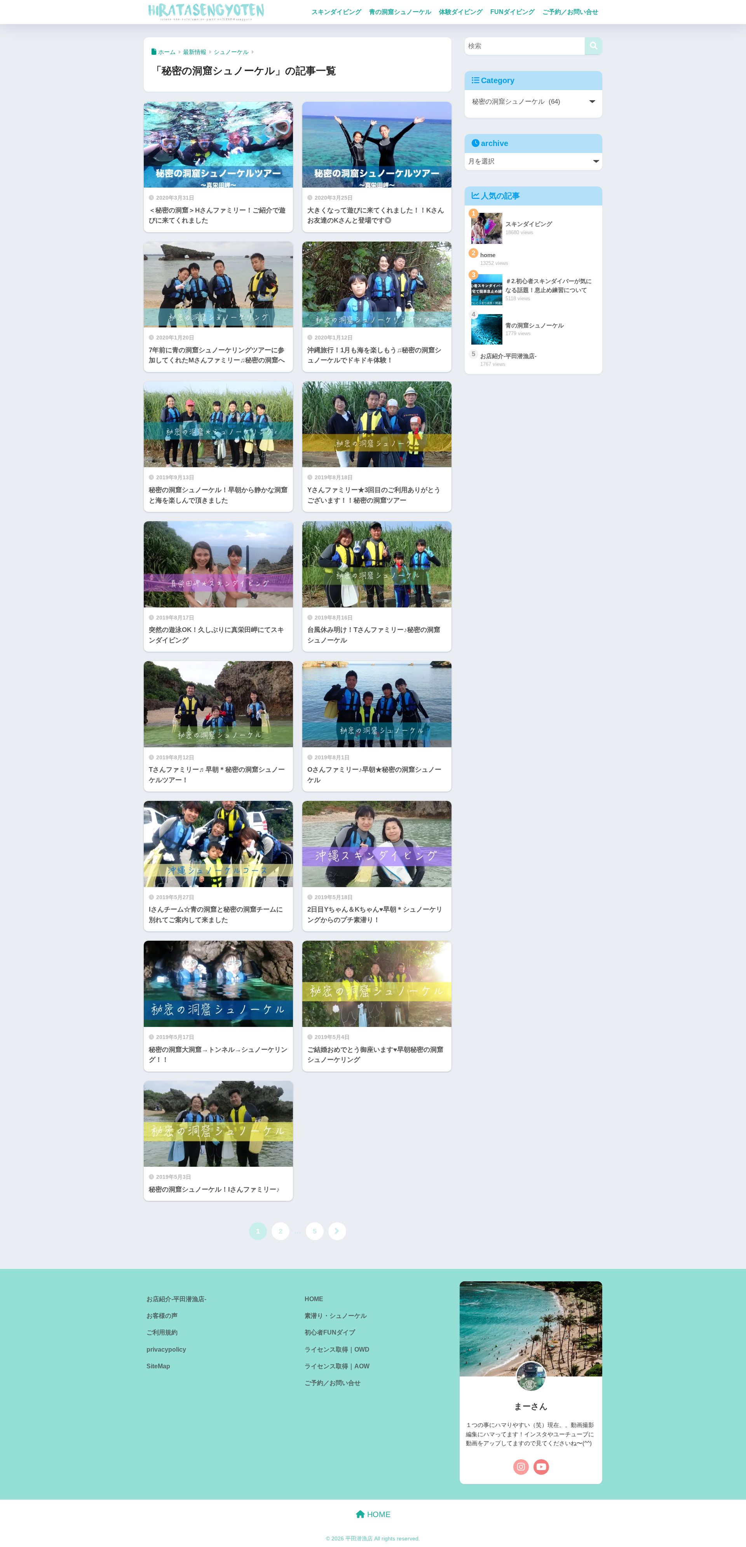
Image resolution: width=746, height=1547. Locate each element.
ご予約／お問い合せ (570, 12)
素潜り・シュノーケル (336, 1315)
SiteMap (158, 1366)
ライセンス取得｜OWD (337, 1349)
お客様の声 (162, 1315)
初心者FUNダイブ (330, 1332)
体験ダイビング (461, 12)
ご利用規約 (162, 1332)
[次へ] (337, 1231)
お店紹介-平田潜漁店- (176, 1299)
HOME (314, 1299)
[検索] (593, 46)
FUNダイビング (512, 12)
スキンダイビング (336, 12)
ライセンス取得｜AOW (337, 1366)
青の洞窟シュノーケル (400, 12)
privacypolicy (166, 1349)
